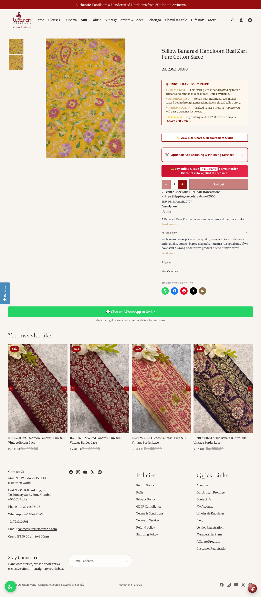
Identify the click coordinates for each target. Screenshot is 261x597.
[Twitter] (92, 472)
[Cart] (250, 19)
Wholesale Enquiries (210, 513)
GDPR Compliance (148, 506)
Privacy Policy (146, 499)
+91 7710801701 (18, 521)
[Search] (232, 19)
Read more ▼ (169, 224)
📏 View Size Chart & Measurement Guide (204, 137)
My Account (205, 506)
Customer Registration (212, 548)
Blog (199, 520)
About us (203, 485)
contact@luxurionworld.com (37, 529)
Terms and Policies (130, 584)
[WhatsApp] (165, 291)
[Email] (202, 291)
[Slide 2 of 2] (16, 62)
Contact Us (204, 499)
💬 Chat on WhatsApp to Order (130, 312)
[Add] (61, 427)
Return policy (169, 232)
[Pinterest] (184, 291)
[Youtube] (85, 472)
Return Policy (145, 485)
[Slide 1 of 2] (16, 46)
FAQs (139, 492)
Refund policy (145, 527)
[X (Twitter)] (193, 291)
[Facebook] (174, 291)
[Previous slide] (11, 389)
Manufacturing (169, 271)
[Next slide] (64, 389)
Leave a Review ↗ (179, 121)
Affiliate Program (208, 541)
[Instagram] (78, 472)
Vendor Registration (210, 527)
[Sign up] (126, 561)
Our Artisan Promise (211, 492)
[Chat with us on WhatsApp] (10, 586)
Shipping (166, 262)
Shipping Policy (147, 534)
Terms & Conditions (150, 513)
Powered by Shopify (72, 584)
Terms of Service (147, 520)
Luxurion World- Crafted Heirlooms (39, 584)
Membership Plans (209, 534)
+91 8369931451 (34, 514)
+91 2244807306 (29, 507)
